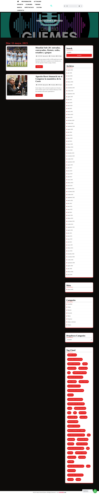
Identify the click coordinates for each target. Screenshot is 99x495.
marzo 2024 (70, 144)
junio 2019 (70, 274)
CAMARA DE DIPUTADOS (79, 372)
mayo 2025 (70, 105)
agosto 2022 (70, 200)
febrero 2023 (70, 182)
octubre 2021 (70, 224)
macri (88, 435)
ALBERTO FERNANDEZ (74, 363)
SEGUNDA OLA (72, 457)
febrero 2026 (70, 81)
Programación (26, 1)
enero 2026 (70, 84)
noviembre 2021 (71, 221)
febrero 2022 (70, 218)
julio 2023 (70, 167)
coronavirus (70, 395)
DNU (75, 412)
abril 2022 (70, 212)
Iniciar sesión (70, 289)
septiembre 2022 (71, 197)
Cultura (39, 7)
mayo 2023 (70, 173)
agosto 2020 (70, 265)
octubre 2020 (70, 259)
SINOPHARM (82, 457)
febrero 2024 (70, 147)
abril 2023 (70, 176)
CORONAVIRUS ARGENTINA (75, 399)
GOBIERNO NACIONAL (74, 426)
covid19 (70, 408)
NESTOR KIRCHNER (83, 439)
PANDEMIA (71, 443)
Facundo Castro (83, 417)
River (88, 448)
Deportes (20, 4)
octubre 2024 (70, 123)
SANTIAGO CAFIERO (81, 452)
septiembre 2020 (71, 262)
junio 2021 (70, 236)
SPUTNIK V (71, 461)
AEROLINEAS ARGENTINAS (75, 359)
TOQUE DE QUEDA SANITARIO (76, 466)
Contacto (20, 10)
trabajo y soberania (72, 321)
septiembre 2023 (71, 161)
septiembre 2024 (71, 126)
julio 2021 (70, 233)
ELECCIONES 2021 (72, 417)
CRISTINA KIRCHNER (80, 408)
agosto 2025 (70, 96)
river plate (70, 452)
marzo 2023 (70, 179)
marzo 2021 (70, 244)
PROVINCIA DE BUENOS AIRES (76, 448)
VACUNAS (70, 479)
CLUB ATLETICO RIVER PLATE (75, 390)
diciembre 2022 (71, 188)
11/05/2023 (40, 56)
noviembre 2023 (71, 156)
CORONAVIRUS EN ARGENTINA (76, 403)
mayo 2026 (70, 75)
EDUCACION (82, 412)
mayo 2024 (70, 138)
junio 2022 (70, 206)
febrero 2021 (70, 247)
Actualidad (37, 1)
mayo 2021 (70, 239)
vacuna (88, 466)
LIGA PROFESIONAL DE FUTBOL (76, 435)
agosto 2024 (70, 129)
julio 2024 (70, 132)
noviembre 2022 (71, 191)
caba (69, 372)
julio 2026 (70, 72)
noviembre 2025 (71, 87)
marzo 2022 (70, 215)
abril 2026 (70, 78)
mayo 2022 (70, 209)
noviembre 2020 (71, 256)
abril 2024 (70, 141)
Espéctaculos (29, 7)
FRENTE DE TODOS (73, 421)
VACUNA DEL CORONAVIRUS (75, 475)
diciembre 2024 (71, 120)
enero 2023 (70, 185)
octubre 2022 (70, 194)
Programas (70, 318)
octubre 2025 (70, 90)
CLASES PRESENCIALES (74, 386)
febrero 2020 (70, 271)
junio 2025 (70, 102)
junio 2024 (70, 135)
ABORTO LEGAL (72, 354)
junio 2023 (70, 170)
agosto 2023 (70, 164)
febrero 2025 (70, 114)
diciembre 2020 (71, 253)
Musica (19, 7)
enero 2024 (70, 150)
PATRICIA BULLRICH (82, 443)
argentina (85, 363)
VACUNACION (71, 470)
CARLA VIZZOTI (72, 381)
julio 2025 (70, 99)
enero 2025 (70, 117)
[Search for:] (79, 52)
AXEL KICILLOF (83, 368)
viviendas (78, 479)
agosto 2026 (70, 70)
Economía (29, 4)
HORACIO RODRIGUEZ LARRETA (76, 430)
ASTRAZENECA (72, 368)
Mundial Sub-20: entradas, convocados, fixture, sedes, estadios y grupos (48, 50)
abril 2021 (70, 242)
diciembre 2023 (71, 153)
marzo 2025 (70, 111)
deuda (69, 412)
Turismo (37, 4)
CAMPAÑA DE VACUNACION (75, 377)
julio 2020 (70, 268)
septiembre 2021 (71, 227)
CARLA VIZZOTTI (83, 381)
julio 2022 (70, 203)
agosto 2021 (70, 230)
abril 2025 (70, 108)
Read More (40, 66)
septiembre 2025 (71, 93)
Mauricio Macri (71, 439)
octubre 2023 (70, 158)
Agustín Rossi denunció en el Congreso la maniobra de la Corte (48, 78)
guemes (46, 56)
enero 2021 (70, 250)
